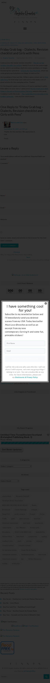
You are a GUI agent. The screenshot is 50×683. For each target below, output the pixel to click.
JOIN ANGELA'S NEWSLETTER (25, 359)
